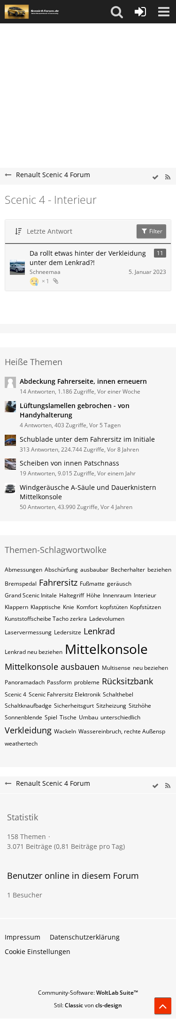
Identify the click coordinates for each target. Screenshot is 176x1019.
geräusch (119, 584)
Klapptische (46, 607)
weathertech (21, 743)
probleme (86, 682)
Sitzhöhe (140, 706)
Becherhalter (128, 570)
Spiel (51, 717)
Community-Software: (88, 993)
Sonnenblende (23, 717)
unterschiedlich (120, 717)
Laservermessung (28, 632)
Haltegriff (71, 595)
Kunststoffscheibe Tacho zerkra (46, 619)
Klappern (16, 607)
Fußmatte (92, 584)
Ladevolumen (106, 619)
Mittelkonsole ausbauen (52, 666)
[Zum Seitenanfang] (162, 1005)
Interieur (145, 595)
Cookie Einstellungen (37, 951)
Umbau (88, 717)
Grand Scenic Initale (31, 595)
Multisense (116, 668)
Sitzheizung (111, 706)
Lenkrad (99, 631)
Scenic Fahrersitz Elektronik (64, 694)
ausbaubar (94, 570)
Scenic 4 (15, 694)
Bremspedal (21, 584)
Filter (155, 231)
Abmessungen (23, 570)
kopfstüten (114, 607)
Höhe (93, 595)
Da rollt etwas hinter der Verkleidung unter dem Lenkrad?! (88, 258)
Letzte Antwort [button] (49, 231)
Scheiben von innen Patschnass (69, 463)
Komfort (87, 607)
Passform (59, 682)
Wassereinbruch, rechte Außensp (121, 731)
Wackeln (65, 731)
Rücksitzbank (127, 681)
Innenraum (117, 595)
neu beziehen (150, 668)
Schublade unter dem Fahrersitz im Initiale (87, 439)
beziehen (159, 570)
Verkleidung (28, 730)
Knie (68, 607)
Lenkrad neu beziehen (33, 652)
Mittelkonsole (106, 649)
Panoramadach (25, 682)
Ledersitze (67, 632)
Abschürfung (61, 570)
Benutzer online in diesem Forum (73, 875)
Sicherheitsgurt (74, 706)
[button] (116, 11)
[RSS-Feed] (167, 177)
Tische (68, 717)
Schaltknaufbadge (28, 706)
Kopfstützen (145, 607)
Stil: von (88, 1005)
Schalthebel (118, 694)
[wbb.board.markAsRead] (155, 177)
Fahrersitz (58, 582)
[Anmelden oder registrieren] (140, 11)
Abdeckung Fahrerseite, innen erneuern (83, 381)
